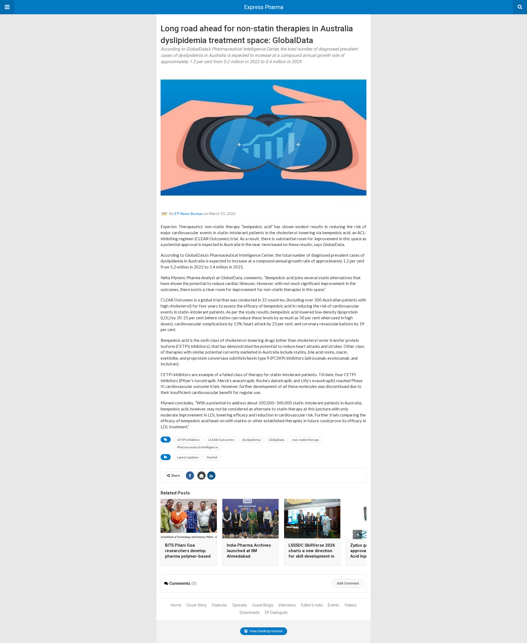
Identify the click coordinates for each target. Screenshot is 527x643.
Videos (350, 605)
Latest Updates (188, 457)
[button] (7, 7)
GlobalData (276, 440)
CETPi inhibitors (188, 440)
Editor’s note (312, 605)
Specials (239, 605)
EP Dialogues (276, 612)
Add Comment (348, 583)
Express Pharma (263, 7)
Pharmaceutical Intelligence (197, 447)
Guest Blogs (262, 605)
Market (212, 457)
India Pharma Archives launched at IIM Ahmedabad (249, 551)
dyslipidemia (251, 440)
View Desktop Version (266, 631)
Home (175, 605)
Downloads (250, 612)
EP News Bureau (189, 213)
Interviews (287, 605)
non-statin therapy (305, 440)
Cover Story (196, 605)
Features (219, 605)
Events (333, 605)
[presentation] (357, 534)
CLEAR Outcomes (221, 440)
